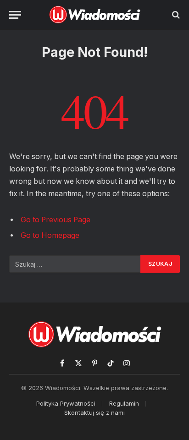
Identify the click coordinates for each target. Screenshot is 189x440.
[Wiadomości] (94, 14)
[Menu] (15, 15)
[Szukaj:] (75, 264)
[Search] (175, 15)
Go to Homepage (50, 235)
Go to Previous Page (55, 219)
